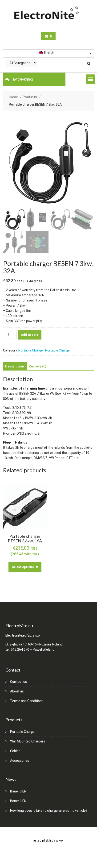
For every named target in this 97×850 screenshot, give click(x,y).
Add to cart (29, 334)
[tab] (14, 366)
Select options (23, 567)
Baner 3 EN (18, 791)
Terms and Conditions (27, 701)
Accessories (19, 760)
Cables (15, 751)
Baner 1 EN (18, 801)
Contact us (18, 682)
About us (17, 691)
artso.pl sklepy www (48, 840)
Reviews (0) (37, 366)
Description (14, 366)
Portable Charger (31, 350)
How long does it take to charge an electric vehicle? (48, 810)
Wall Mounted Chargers (27, 741)
